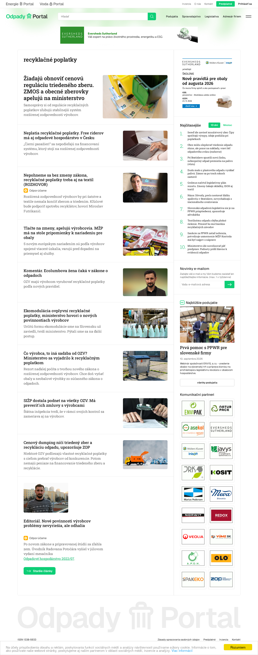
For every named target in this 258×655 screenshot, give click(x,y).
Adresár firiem (232, 16)
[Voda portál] (51, 4)
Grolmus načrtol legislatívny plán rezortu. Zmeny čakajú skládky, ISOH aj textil (210, 186)
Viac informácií (182, 650)
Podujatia (172, 16)
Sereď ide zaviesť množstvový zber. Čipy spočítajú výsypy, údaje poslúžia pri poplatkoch (211, 136)
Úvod (27, 16)
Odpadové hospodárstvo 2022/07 (49, 558)
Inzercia (186, 3)
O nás (197, 3)
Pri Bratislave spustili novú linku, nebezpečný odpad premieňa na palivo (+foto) (210, 161)
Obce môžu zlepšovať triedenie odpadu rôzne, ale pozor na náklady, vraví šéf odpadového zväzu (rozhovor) (210, 148)
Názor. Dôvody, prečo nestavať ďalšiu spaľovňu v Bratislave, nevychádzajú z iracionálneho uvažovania (210, 199)
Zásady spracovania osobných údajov (179, 639)
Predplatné (225, 3)
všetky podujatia (207, 382)
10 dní (214, 125)
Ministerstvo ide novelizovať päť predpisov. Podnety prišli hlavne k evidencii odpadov (207, 249)
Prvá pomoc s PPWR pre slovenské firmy (203, 350)
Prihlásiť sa (245, 3)
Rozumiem (238, 647)
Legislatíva (212, 16)
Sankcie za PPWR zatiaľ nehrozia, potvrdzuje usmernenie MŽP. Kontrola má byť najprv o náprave (210, 236)
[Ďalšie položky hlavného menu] (248, 16)
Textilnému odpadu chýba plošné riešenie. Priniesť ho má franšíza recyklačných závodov (207, 224)
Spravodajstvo (191, 16)
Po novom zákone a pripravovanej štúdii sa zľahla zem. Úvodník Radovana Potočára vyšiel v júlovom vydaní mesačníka (63, 549)
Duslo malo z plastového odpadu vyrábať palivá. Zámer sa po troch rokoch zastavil (211, 173)
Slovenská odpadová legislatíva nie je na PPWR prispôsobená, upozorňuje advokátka (211, 211)
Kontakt (208, 3)
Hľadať (152, 16)
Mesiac (227, 125)
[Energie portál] (20, 4)
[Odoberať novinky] (229, 284)
